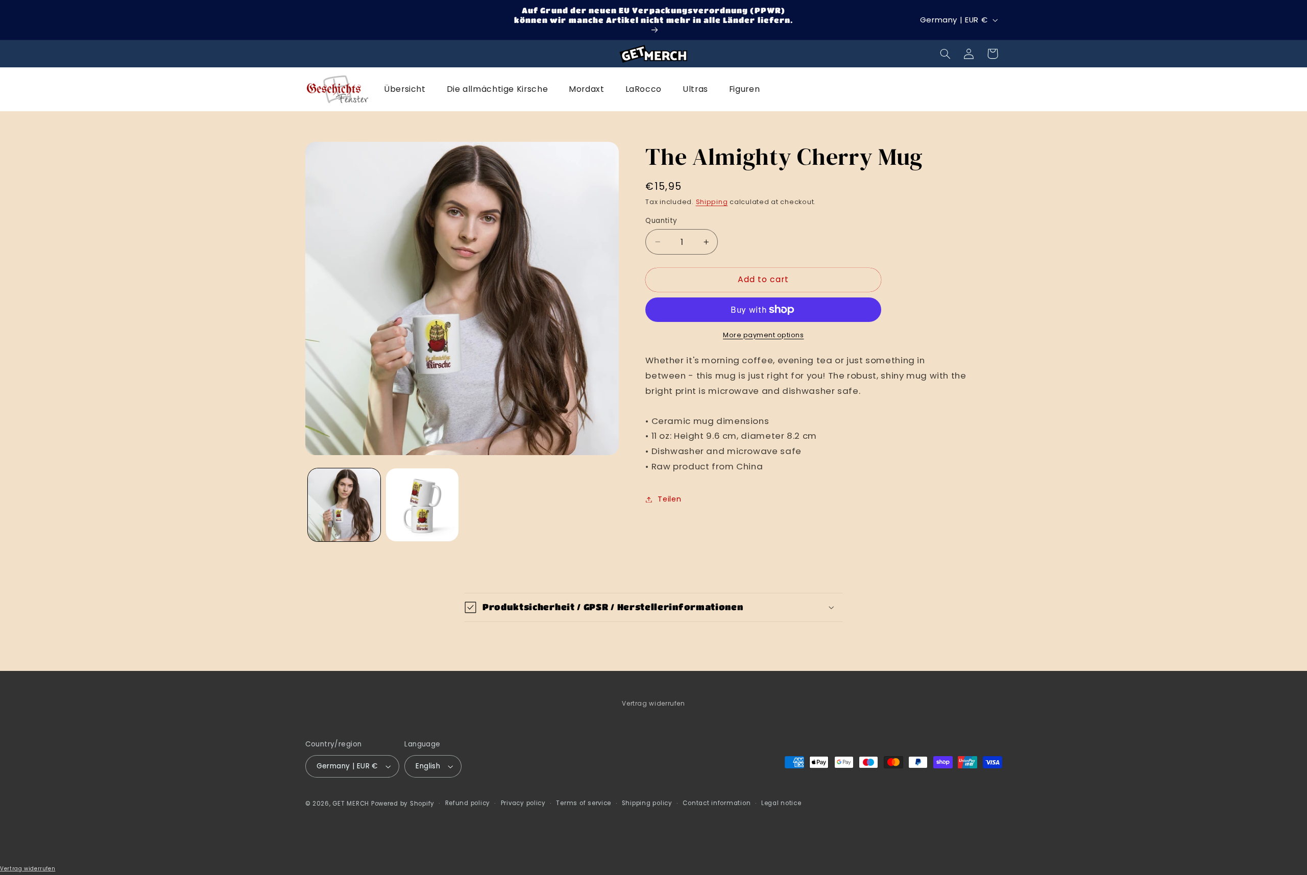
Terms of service (583, 803)
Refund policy (468, 803)
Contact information (717, 803)
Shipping (712, 201)
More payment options (763, 335)
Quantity (661, 221)
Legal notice (781, 803)
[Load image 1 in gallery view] (344, 504)
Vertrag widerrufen (653, 703)
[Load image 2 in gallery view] (422, 504)
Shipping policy (647, 803)
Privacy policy (523, 803)
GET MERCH (350, 803)
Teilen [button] (669, 499)
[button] (945, 53)
